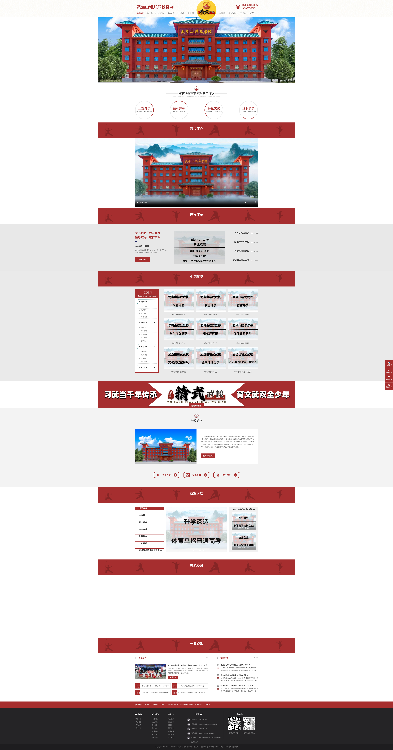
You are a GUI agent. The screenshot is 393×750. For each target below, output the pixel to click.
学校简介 (150, 13)
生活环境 (160, 13)
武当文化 (144, 367)
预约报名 (222, 13)
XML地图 (228, 747)
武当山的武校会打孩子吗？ (230, 677)
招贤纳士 (171, 725)
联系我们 (253, 13)
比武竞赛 (144, 337)
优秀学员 (154, 731)
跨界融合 (143, 536)
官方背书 (171, 737)
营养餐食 (144, 341)
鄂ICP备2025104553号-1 (216, 747)
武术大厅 (144, 313)
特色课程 (144, 358)
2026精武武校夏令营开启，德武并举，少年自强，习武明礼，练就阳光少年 (193, 686)
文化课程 (144, 351)
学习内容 (144, 346)
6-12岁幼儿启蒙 (142, 246)
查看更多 (142, 259)
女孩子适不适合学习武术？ (230, 687)
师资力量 (166, 475)
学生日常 (144, 322)
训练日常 (144, 327)
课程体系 (171, 13)
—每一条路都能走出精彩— (243, 509)
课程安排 (154, 737)
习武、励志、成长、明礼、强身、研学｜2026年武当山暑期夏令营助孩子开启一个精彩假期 (156, 686)
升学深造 (143, 508)
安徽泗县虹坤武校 (158, 704)
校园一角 (144, 302)
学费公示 (154, 734)
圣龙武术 (148, 704)
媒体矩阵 (171, 731)
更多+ (207, 657)
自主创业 (143, 529)
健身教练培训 (199, 704)
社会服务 (143, 522)
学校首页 (140, 13)
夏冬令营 (144, 362)
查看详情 (173, 677)
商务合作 (171, 734)
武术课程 (144, 355)
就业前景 (191, 13)
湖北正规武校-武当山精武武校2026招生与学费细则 (193, 692)
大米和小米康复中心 (186, 704)
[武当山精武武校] (196, 50)
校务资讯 (232, 13)
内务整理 (144, 331)
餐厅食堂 (144, 310)
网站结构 (235, 747)
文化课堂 (144, 317)
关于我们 (242, 13)
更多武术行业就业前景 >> (150, 550)
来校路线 (171, 722)
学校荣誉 (227, 475)
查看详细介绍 (208, 456)
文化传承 (143, 543)
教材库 (208, 704)
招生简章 (181, 13)
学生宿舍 (144, 306)
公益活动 (144, 334)
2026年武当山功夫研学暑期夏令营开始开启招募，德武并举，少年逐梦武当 (156, 692)
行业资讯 (224, 657)
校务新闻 (142, 657)
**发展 (142, 515)
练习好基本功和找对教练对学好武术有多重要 (237, 666)
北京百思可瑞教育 (172, 704)
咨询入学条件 (196, 406)
